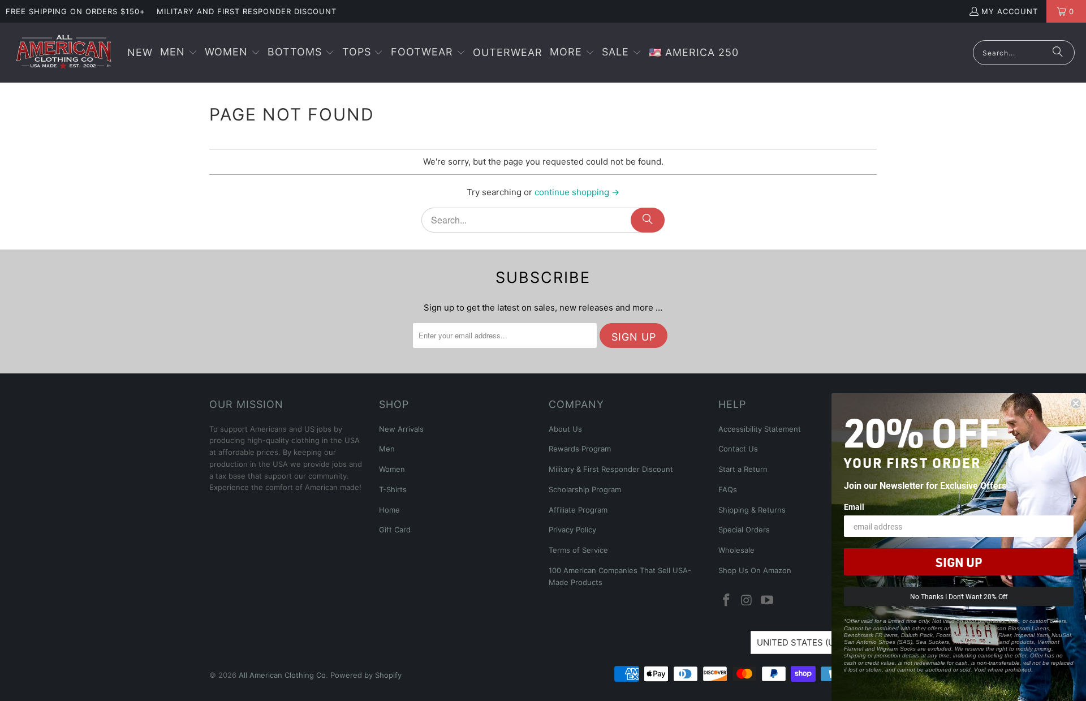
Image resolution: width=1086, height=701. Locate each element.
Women (392, 469)
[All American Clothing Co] (63, 52)
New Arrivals (401, 428)
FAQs (727, 489)
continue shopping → (577, 192)
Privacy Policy (572, 529)
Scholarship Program (585, 489)
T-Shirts (393, 489)
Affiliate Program (578, 509)
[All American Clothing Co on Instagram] (747, 601)
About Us (565, 428)
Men (387, 448)
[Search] (1058, 52)
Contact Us (738, 448)
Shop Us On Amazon (754, 570)
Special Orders (744, 529)
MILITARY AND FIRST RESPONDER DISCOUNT (247, 11)
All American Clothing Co (282, 675)
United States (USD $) (807, 642)
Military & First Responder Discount (611, 469)
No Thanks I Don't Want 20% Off (958, 596)
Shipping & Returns (752, 509)
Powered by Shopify (366, 675)
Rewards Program (580, 448)
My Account (1009, 11)
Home (389, 509)
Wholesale (736, 549)
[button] (178, 52)
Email (854, 506)
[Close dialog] (1075, 403)
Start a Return (743, 469)
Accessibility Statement (759, 428)
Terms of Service (578, 549)
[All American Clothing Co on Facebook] (726, 601)
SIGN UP (959, 562)
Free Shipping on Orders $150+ (75, 11)
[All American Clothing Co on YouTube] (767, 601)
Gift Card (395, 529)
